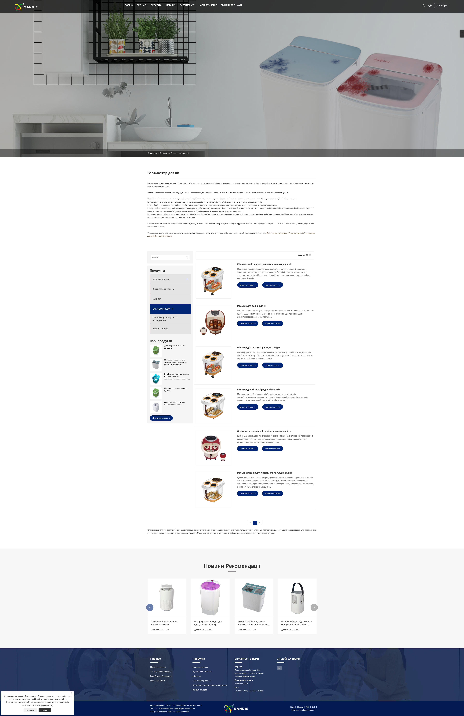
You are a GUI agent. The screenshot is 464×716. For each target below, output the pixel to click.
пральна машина (161, 279)
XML (313, 707)
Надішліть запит (208, 5)
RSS (307, 707)
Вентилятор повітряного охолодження (164, 319)
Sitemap (300, 707)
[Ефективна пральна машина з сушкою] (156, 393)
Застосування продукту (160, 671)
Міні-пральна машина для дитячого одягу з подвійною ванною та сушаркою (175, 362)
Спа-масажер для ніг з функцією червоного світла (264, 431)
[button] (149, 607)
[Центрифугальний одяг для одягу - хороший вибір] (297, 598)
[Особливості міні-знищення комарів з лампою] (254, 598)
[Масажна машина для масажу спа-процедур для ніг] (213, 489)
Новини (170, 5)
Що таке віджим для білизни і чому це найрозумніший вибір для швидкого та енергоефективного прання (209, 623)
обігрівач (156, 298)
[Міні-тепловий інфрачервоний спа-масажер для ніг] (213, 281)
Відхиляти (30, 710)
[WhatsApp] (279, 668)
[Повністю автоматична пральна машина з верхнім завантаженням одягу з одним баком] (156, 379)
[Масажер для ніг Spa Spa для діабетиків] (213, 406)
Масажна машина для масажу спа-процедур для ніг (264, 473)
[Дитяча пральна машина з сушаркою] (156, 350)
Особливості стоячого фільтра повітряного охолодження (166, 623)
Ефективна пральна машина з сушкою (176, 389)
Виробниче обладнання (161, 676)
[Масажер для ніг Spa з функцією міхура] (213, 364)
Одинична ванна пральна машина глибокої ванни (174, 403)
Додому (129, 5)
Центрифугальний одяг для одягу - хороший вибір (295, 623)
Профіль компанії (158, 667)
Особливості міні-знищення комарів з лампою (251, 623)
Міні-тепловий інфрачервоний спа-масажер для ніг (264, 264)
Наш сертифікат (157, 680)
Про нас (141, 5)
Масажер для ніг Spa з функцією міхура (258, 347)
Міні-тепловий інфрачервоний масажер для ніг (284, 233)
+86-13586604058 (256, 691)
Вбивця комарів (160, 328)
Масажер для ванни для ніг (252, 306)
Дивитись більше (160, 418)
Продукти (156, 5)
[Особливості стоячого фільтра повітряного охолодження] (167, 598)
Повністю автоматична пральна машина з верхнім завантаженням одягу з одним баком (176, 376)
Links (292, 707)
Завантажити (187, 5)
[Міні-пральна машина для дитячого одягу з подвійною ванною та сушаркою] (156, 365)
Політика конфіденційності (303, 710)
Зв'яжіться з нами (231, 5)
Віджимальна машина (163, 289)
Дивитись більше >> (248, 285)
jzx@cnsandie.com (241, 683)
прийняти (44, 710)
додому (153, 153)
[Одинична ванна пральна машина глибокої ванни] (156, 407)
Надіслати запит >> (272, 285)
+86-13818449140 (241, 691)
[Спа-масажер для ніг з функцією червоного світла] (213, 447)
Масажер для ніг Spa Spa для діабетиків (258, 389)
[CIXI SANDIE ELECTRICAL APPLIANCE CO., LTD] (26, 7)
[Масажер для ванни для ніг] (213, 322)
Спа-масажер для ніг (180, 153)
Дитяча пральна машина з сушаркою (174, 347)
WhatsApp (441, 5)
